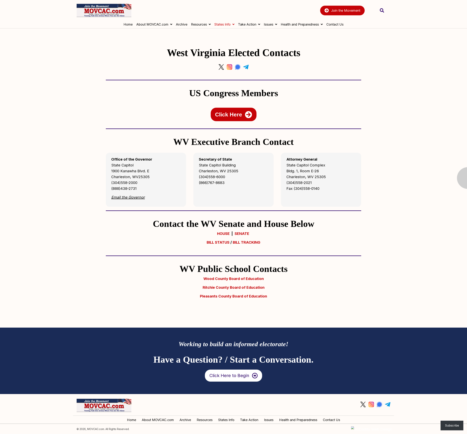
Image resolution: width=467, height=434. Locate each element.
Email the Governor (128, 197)
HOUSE (223, 233)
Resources (205, 420)
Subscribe (452, 425)
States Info (226, 420)
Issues (268, 420)
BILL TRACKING (246, 242)
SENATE (242, 233)
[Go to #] (221, 67)
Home (131, 420)
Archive (185, 420)
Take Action (249, 420)
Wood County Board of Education (233, 278)
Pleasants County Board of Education (233, 296)
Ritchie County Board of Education (234, 287)
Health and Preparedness (298, 420)
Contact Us (331, 420)
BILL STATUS (218, 242)
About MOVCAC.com (158, 420)
